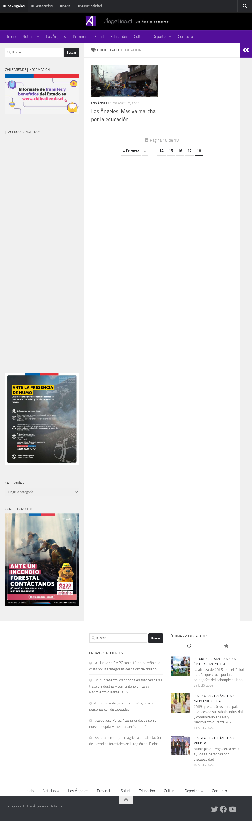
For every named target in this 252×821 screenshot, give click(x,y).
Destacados (219, 658)
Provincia (80, 36)
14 (161, 150)
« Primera (131, 150)
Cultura (140, 36)
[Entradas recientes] (189, 646)
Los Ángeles (56, 36)
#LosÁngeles (14, 6)
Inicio (11, 36)
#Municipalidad (90, 6)
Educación (118, 36)
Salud (99, 36)
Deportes (160, 36)
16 (180, 150)
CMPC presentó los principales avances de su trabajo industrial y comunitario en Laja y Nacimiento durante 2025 (125, 686)
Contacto (185, 36)
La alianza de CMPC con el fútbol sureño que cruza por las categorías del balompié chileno (219, 674)
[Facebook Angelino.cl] (223, 809)
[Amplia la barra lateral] (246, 50)
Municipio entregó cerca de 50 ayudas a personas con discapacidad (217, 754)
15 (171, 150)
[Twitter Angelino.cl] (214, 809)
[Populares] (226, 646)
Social (217, 701)
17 (189, 150)
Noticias (28, 36)
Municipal (201, 743)
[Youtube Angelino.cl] (232, 809)
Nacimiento (216, 664)
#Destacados (42, 6)
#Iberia (65, 6)
